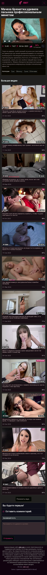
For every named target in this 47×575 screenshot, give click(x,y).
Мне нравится (31, 46)
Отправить (8, 538)
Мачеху (19, 71)
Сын (12, 71)
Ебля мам (33, 71)
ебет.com (22, 547)
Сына (26, 71)
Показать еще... (23, 499)
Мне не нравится (43, 46)
